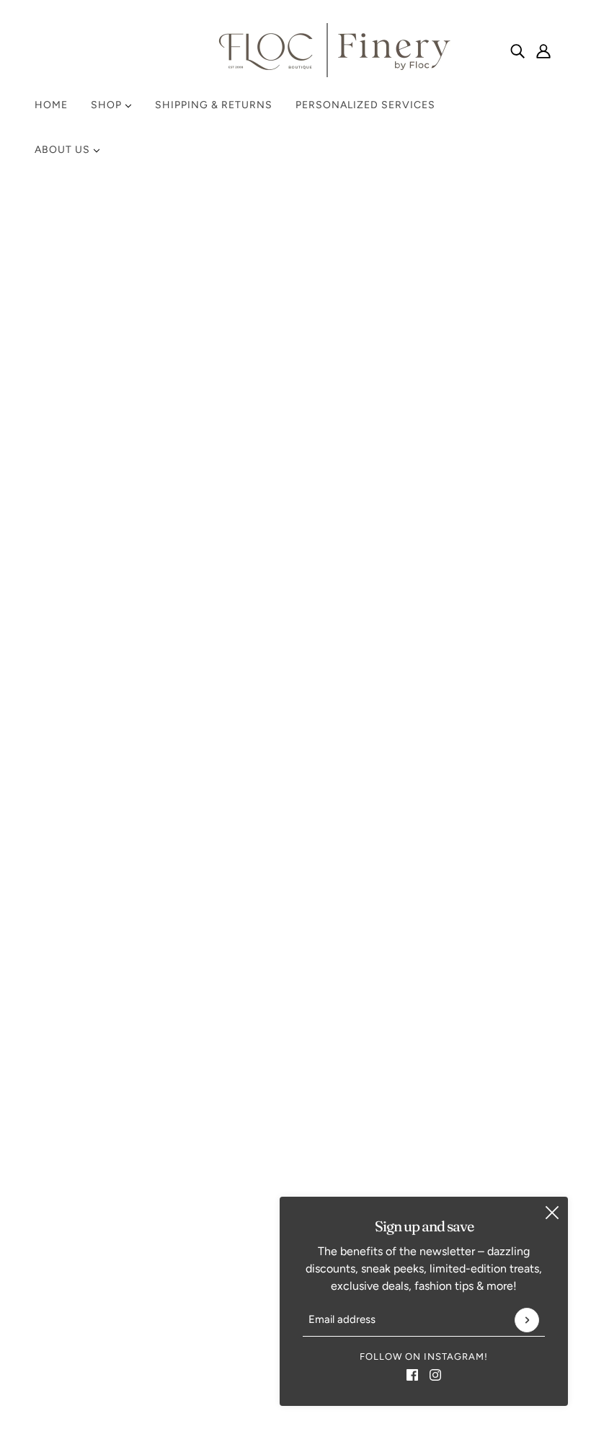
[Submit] (527, 1320)
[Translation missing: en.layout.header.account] (543, 50)
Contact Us (423, 866)
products (417, 372)
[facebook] (412, 1374)
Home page (257, 372)
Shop (108, 105)
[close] (552, 1212)
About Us (64, 150)
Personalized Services (365, 105)
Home (51, 105)
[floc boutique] (295, 50)
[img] (517, 50)
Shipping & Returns (213, 105)
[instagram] (435, 1374)
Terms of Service (437, 918)
